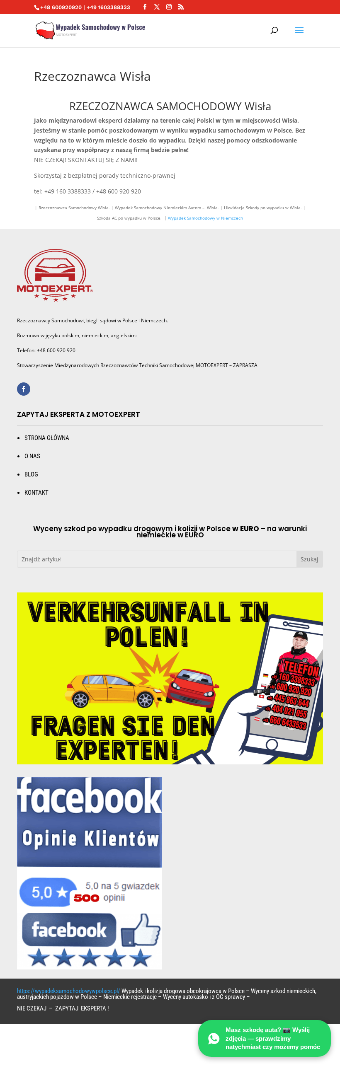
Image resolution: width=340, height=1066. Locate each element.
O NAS (32, 456)
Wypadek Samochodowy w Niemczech (205, 218)
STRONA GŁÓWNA (46, 438)
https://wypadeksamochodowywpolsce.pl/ (68, 991)
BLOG (31, 474)
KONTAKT (36, 492)
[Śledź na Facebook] (23, 389)
